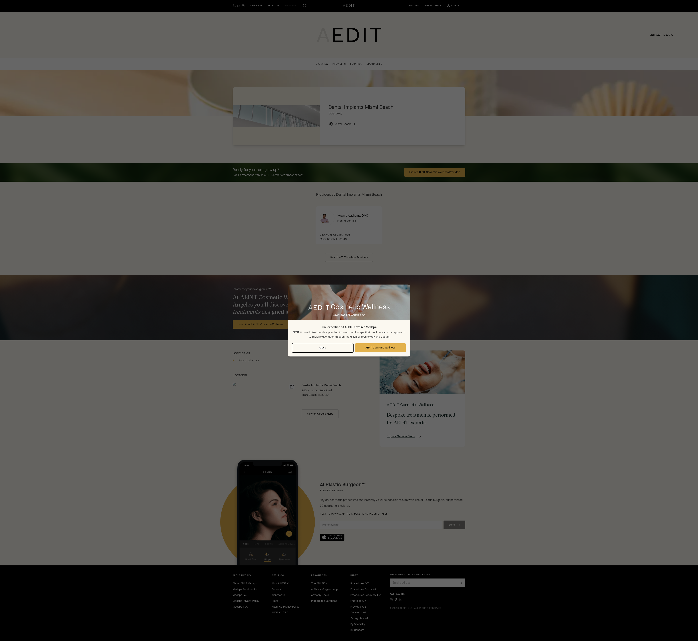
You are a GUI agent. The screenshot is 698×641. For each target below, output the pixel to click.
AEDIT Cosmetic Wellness (380, 347)
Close (322, 347)
